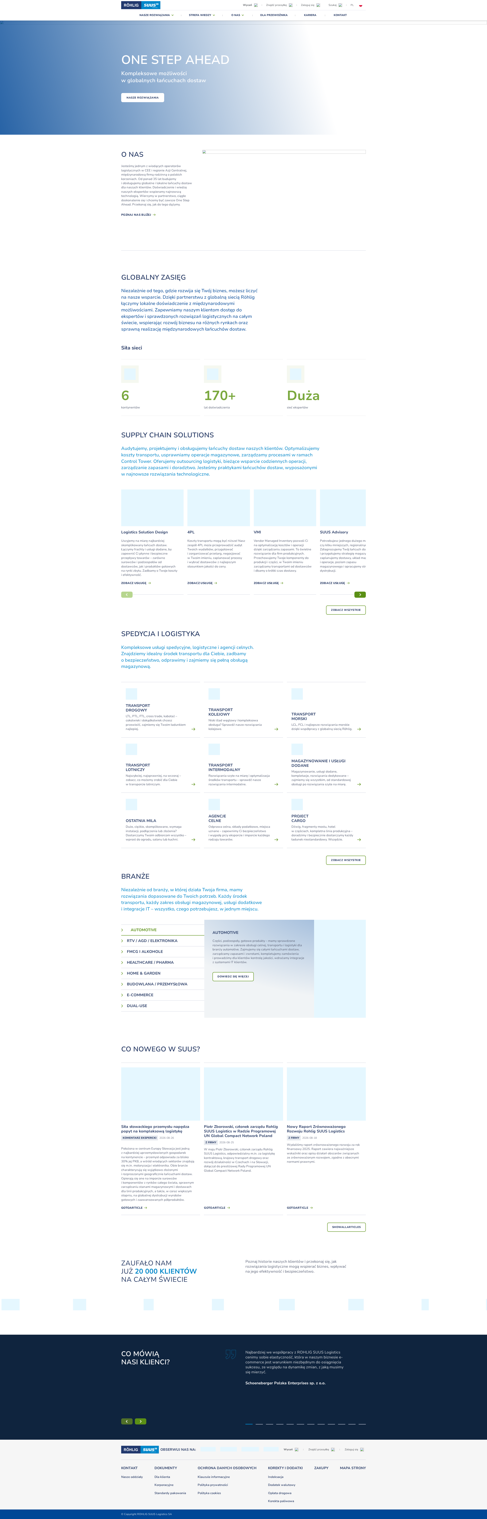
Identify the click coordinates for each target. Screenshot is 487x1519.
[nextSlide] (360, 595)
